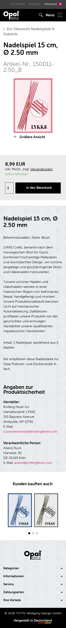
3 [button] (37, 533)
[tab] (33, 568)
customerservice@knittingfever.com (30, 431)
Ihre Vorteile (12, 600)
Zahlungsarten (13, 592)
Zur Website (18, 4)
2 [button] (33, 533)
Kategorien (11, 568)
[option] (33, 105)
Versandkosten (41, 169)
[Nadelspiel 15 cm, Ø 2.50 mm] (20, 510)
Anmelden (35, 4)
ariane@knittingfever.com (33, 463)
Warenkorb (53, 4)
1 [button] (29, 533)
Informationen (13, 576)
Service (8, 584)
